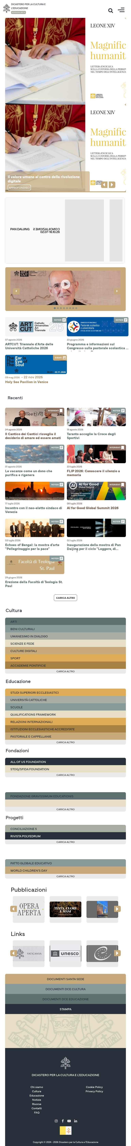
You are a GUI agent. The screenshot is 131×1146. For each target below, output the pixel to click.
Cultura (36, 1091)
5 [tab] (67, 308)
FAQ (36, 1112)
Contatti (37, 1108)
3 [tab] (61, 308)
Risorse (36, 1104)
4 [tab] (64, 308)
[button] (65, 298)
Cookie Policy (94, 1087)
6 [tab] (70, 308)
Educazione (37, 1095)
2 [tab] (58, 308)
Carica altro (65, 597)
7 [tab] (73, 308)
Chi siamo (37, 1087)
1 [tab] (55, 308)
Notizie (36, 1099)
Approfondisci (19, 187)
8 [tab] (76, 308)
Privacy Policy (94, 1091)
